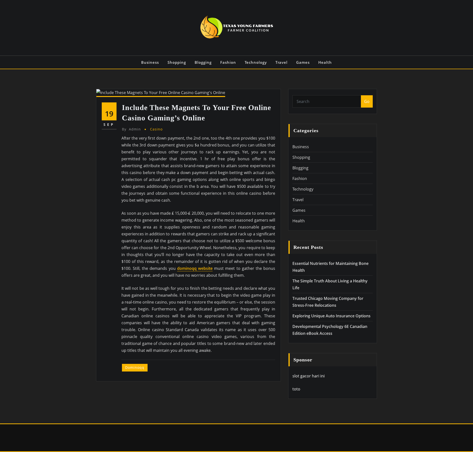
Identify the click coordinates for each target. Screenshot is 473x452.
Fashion (228, 62)
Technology (256, 62)
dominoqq (134, 367)
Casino (156, 129)
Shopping (177, 62)
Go (367, 101)
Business (150, 62)
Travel (281, 62)
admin (131, 129)
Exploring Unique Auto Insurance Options (331, 316)
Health (325, 62)
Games (303, 62)
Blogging (203, 62)
